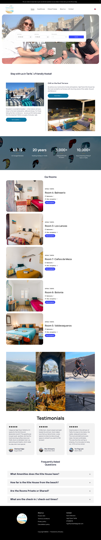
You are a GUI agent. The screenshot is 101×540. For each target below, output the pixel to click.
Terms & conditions (44, 518)
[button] (50, 474)
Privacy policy (42, 521)
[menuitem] (32, 9)
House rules (41, 516)
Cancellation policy (44, 524)
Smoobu (60, 532)
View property (50, 202)
